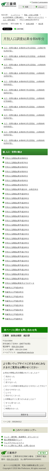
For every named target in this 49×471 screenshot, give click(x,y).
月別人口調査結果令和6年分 (16, 167)
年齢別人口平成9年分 (13, 319)
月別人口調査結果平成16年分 (17, 256)
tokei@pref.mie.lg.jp (25, 352)
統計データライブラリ (36, 17)
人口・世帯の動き (9, 20)
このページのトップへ (25, 430)
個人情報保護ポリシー (13, 440)
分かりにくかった (13, 395)
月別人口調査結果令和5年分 (16, 172)
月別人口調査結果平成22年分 (17, 230)
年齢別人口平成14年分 (14, 297)
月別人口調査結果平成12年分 (17, 274)
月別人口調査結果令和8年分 (16, 158)
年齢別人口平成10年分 (14, 314)
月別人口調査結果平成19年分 (17, 243)
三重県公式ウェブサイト (8, 4)
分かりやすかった (13, 390)
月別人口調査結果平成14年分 (17, 265)
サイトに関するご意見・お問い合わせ (19, 446)
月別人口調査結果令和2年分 (16, 185)
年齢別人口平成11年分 (14, 310)
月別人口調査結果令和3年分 (16, 180)
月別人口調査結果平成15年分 (17, 261)
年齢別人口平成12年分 (14, 305)
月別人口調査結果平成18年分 (17, 247)
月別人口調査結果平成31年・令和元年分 (21, 189)
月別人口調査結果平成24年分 (17, 221)
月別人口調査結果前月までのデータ (19, 283)
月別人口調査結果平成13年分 (17, 270)
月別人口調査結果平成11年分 (17, 279)
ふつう (8, 379)
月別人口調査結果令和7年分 (16, 163)
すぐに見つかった (13, 403)
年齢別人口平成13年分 (14, 301)
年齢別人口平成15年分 (14, 292)
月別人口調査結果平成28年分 (17, 203)
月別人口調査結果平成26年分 (17, 212)
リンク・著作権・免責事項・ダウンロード (21, 437)
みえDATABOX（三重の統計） (13, 17)
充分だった (10, 376)
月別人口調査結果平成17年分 (17, 252)
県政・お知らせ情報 (31, 15)
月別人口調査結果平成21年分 (17, 234)
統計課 (40, 24)
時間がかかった (12, 409)
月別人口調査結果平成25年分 (17, 216)
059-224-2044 (18, 346)
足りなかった (11, 382)
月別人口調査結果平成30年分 (17, 194)
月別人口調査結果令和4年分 (16, 176)
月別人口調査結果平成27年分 (17, 207)
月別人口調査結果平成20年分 (17, 239)
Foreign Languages (39, 2)
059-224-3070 (13, 459)
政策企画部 (30, 24)
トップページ (15, 15)
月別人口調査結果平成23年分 (17, 225)
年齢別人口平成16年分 (14, 288)
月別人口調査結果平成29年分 (17, 198)
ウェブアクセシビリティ (14, 443)
